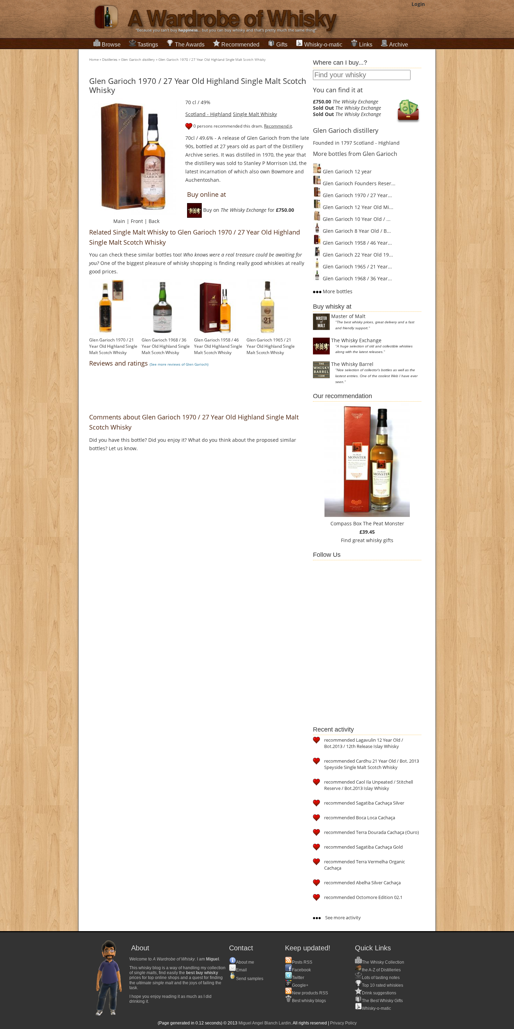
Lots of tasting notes (381, 977)
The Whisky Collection (383, 962)
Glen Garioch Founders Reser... (358, 183)
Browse (111, 45)
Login (418, 4)
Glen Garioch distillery (138, 59)
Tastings (147, 45)
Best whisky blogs (309, 1000)
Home (94, 59)
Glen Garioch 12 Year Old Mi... (357, 207)
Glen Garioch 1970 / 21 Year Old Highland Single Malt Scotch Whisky (113, 346)
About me (245, 962)
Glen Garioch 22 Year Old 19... (357, 254)
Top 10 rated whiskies (382, 985)
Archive (398, 45)
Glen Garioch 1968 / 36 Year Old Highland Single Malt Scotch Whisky (166, 346)
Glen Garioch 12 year (346, 171)
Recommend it (278, 126)
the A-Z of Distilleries (381, 969)
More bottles (336, 291)
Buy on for (248, 210)
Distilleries (109, 59)
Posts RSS (302, 962)
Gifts (281, 45)
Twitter (298, 977)
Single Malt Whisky (255, 114)
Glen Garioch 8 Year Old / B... (356, 231)
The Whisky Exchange (356, 340)
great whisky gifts (372, 540)
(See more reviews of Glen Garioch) (179, 364)
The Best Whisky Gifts (382, 1000)
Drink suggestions (379, 993)
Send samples (249, 978)
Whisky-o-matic (323, 45)
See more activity (342, 917)
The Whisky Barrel (352, 364)
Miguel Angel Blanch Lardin (264, 1023)
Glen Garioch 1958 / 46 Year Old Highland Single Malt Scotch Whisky (218, 346)
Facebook (301, 969)
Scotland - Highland (208, 114)
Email (241, 969)
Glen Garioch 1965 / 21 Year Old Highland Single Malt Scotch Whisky (271, 346)
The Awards (190, 45)
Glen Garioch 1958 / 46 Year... (356, 242)
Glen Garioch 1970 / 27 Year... (356, 195)
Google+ (300, 985)
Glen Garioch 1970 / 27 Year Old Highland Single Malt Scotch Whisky (212, 59)
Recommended (240, 45)
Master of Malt (348, 316)
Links (365, 45)
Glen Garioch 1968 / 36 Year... (356, 278)
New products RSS (310, 993)
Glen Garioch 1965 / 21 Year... (356, 266)
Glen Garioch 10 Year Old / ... (356, 219)
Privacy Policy (343, 1023)
